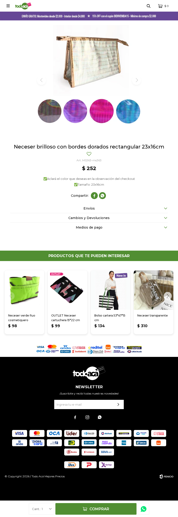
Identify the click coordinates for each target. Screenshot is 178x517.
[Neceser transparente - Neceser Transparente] (153, 290)
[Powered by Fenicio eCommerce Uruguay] (166, 476)
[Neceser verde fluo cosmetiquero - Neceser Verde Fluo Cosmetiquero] (24, 290)
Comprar (99, 509)
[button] (148, 6)
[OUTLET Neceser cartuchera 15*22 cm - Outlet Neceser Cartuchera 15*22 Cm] (67, 290)
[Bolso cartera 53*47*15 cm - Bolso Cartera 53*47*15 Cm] (110, 290)
